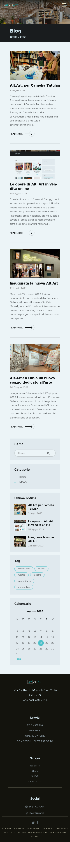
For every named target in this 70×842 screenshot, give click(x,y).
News (23, 482)
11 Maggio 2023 (18, 193)
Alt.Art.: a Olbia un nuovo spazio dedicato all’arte (32, 380)
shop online (24, 587)
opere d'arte (24, 581)
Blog (22, 476)
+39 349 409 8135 (35, 700)
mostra (21, 574)
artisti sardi (24, 568)
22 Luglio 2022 (18, 288)
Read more (16, 134)
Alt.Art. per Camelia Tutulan (35, 85)
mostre (37, 574)
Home (14, 37)
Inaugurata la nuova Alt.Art (34, 283)
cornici (41, 568)
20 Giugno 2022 (19, 387)
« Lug (17, 659)
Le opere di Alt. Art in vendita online (33, 186)
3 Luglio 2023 (17, 90)
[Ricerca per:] (35, 453)
